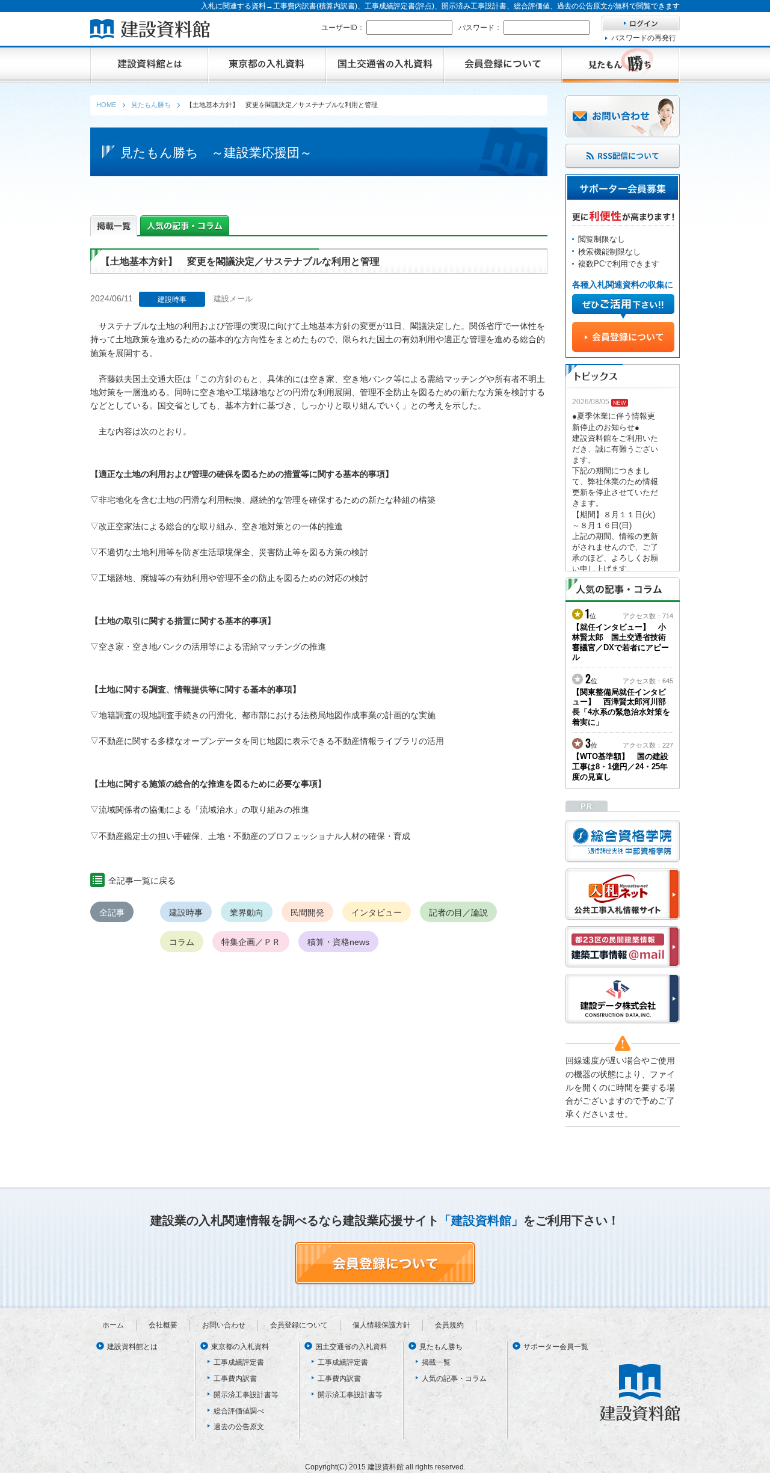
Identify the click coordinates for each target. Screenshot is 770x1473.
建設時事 (186, 912)
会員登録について (299, 1325)
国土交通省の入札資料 (351, 1346)
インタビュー (376, 912)
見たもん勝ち (441, 1346)
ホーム (113, 1325)
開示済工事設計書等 (246, 1395)
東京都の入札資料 (240, 1346)
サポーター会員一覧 (555, 1346)
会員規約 (449, 1325)
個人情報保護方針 (381, 1325)
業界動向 (246, 912)
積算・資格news (338, 942)
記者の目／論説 (458, 912)
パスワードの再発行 (643, 38)
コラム (181, 942)
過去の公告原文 (239, 1426)
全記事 (112, 912)
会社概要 (163, 1325)
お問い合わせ (223, 1325)
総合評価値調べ (239, 1411)
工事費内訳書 (235, 1378)
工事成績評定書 (239, 1362)
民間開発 (307, 912)
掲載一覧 (436, 1362)
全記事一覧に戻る (142, 880)
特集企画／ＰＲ (250, 942)
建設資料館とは (132, 1346)
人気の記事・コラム (454, 1378)
